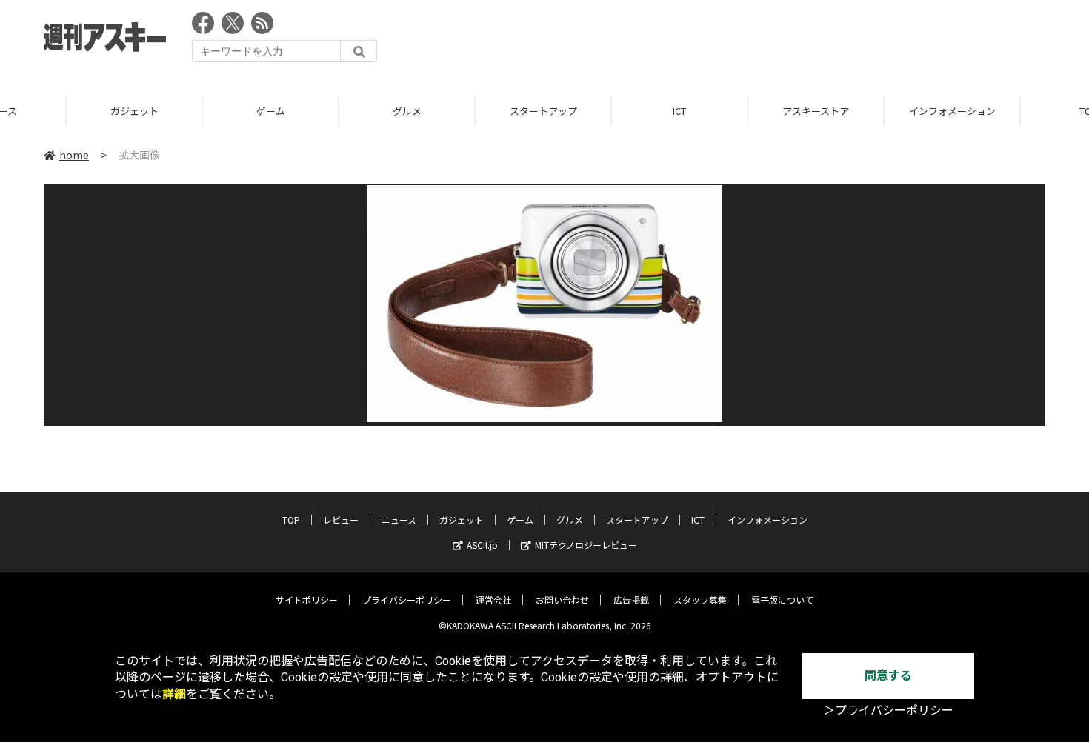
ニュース (399, 519)
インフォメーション (887, 111)
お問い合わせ (562, 599)
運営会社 (493, 599)
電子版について (782, 599)
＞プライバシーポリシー (888, 710)
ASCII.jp (482, 544)
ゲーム (205, 111)
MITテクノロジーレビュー (586, 544)
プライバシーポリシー (406, 599)
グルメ (341, 111)
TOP (291, 519)
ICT (614, 111)
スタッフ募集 (700, 599)
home (74, 154)
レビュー (341, 519)
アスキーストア (750, 111)
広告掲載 (631, 599)
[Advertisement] (775, 40)
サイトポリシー (307, 599)
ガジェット (69, 111)
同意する (888, 676)
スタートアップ (478, 111)
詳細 (174, 694)
